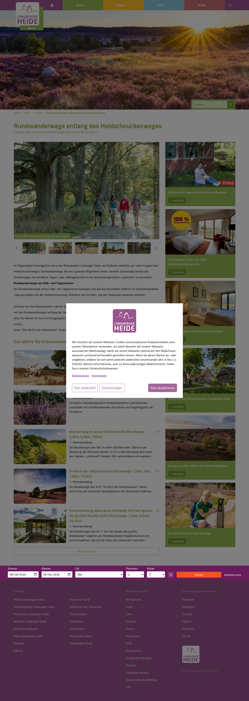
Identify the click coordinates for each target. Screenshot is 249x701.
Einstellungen (112, 388)
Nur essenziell (85, 388)
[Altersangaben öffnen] (171, 575)
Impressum (99, 375)
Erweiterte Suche (232, 574)
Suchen (198, 574)
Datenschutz (80, 375)
